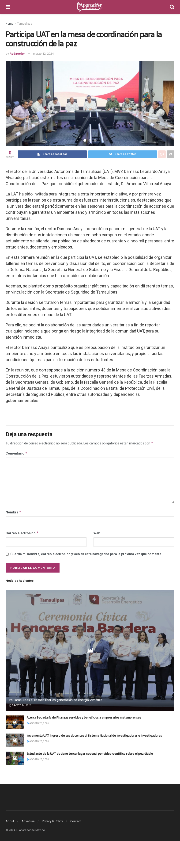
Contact (75, 821)
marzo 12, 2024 (43, 53)
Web (97, 533)
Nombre (13, 512)
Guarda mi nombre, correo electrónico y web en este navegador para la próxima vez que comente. (86, 554)
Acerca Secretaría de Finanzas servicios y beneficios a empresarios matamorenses (84, 717)
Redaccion (18, 53)
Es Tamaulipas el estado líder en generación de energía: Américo (55, 699)
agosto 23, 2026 (39, 723)
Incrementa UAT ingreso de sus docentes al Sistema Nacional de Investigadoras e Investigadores (94, 735)
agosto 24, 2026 (21, 705)
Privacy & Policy (52, 821)
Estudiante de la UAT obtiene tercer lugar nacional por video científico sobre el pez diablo (90, 753)
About (10, 821)
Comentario (16, 453)
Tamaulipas (24, 23)
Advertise (28, 821)
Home (9, 23)
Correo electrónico (22, 533)
